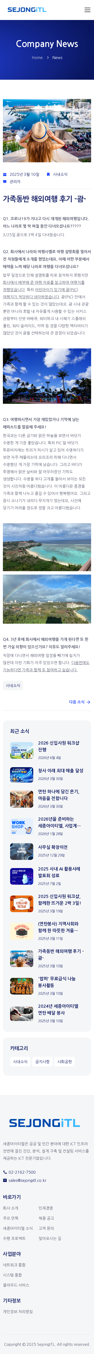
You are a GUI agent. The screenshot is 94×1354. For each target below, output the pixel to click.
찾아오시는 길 (50, 1238)
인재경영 (46, 1208)
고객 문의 (46, 1228)
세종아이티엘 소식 (18, 1228)
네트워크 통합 (14, 1265)
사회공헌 (64, 1062)
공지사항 (42, 1062)
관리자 (15, 181)
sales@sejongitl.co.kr (27, 1180)
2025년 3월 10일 (24, 174)
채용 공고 (46, 1218)
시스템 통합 (12, 1275)
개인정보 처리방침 (18, 1312)
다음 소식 (77, 702)
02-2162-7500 (22, 1172)
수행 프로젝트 (14, 1238)
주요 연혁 (10, 1218)
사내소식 (60, 174)
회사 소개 (10, 1208)
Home (37, 57)
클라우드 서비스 (16, 1285)
